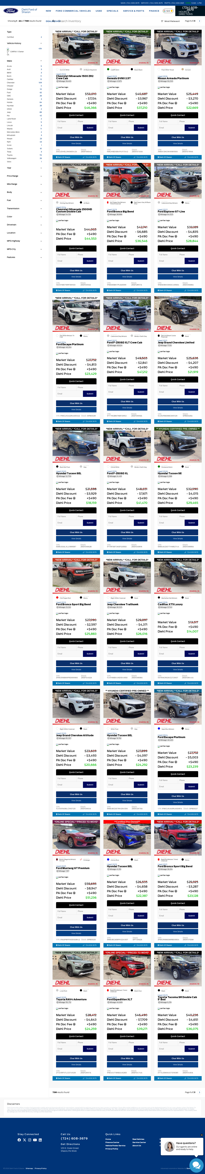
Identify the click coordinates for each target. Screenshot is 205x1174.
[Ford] (10, 11)
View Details (76, 144)
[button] (98, 47)
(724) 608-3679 (190, 8)
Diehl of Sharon (63, 157)
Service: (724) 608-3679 (152, 3)
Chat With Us (76, 137)
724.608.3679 (91, 157)
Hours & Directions (186, 13)
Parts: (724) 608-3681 (174, 3)
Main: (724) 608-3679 (130, 3)
